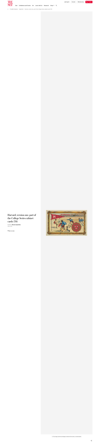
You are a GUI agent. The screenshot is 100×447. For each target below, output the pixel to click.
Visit (16, 5)
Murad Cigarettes (16, 224)
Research (46, 5)
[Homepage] (10, 3)
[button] (91, 441)
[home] (8, 9)
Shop (51, 5)
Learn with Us (38, 5)
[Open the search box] (56, 5)
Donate (73, 1)
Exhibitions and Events (25, 5)
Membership (81, 1)
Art (33, 5)
